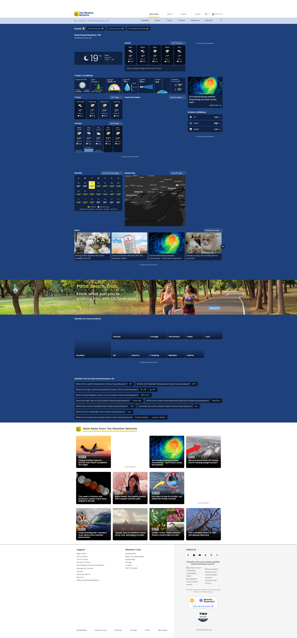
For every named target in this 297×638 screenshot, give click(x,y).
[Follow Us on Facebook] (188, 555)
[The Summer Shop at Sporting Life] (213, 349)
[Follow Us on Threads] (211, 555)
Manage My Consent (85, 568)
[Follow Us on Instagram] (194, 555)
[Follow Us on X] (217, 555)
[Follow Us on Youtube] (200, 555)
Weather (82, 21)
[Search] (206, 14)
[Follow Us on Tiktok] (205, 555)
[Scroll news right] (222, 246)
